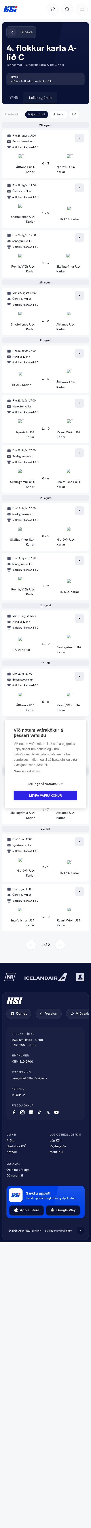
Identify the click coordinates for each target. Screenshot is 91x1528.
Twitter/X (48, 1112)
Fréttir (10, 1140)
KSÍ (10, 9)
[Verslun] (53, 9)
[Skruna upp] (80, 1230)
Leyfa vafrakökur (45, 795)
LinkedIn (31, 1112)
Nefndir (11, 1152)
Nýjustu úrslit (36, 114)
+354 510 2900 (22, 1062)
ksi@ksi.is (18, 1095)
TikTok (39, 1112)
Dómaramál (14, 1175)
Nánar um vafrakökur (27, 771)
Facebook (14, 1112)
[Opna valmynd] (82, 9)
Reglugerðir (58, 1146)
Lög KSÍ (55, 1140)
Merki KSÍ (56, 1152)
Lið (74, 114)
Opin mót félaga (18, 1170)
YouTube (56, 1112)
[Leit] (67, 9)
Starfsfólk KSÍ (16, 1146)
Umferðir (58, 114)
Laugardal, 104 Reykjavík (29, 1078)
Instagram (22, 1112)
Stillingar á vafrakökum (58, 1230)
